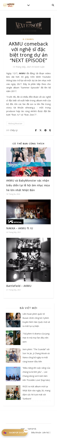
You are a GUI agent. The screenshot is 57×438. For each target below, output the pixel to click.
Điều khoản (36, 432)
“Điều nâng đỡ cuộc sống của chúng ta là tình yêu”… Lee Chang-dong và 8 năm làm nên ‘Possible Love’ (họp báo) (36, 373)
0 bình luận (39, 66)
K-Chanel (28, 39)
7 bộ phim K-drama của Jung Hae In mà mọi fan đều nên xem (36, 337)
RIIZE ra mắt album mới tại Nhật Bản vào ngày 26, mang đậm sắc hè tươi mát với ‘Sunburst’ (36, 392)
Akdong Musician (15, 123)
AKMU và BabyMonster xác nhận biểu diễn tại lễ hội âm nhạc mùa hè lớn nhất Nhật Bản (28, 185)
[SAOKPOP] (9, 5)
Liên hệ (45, 432)
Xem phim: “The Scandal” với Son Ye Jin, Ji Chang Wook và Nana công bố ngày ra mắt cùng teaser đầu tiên (36, 355)
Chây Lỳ (14, 130)
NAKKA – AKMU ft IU (19, 228)
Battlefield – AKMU (18, 286)
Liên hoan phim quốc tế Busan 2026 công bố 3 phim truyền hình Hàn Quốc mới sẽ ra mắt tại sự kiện (36, 320)
